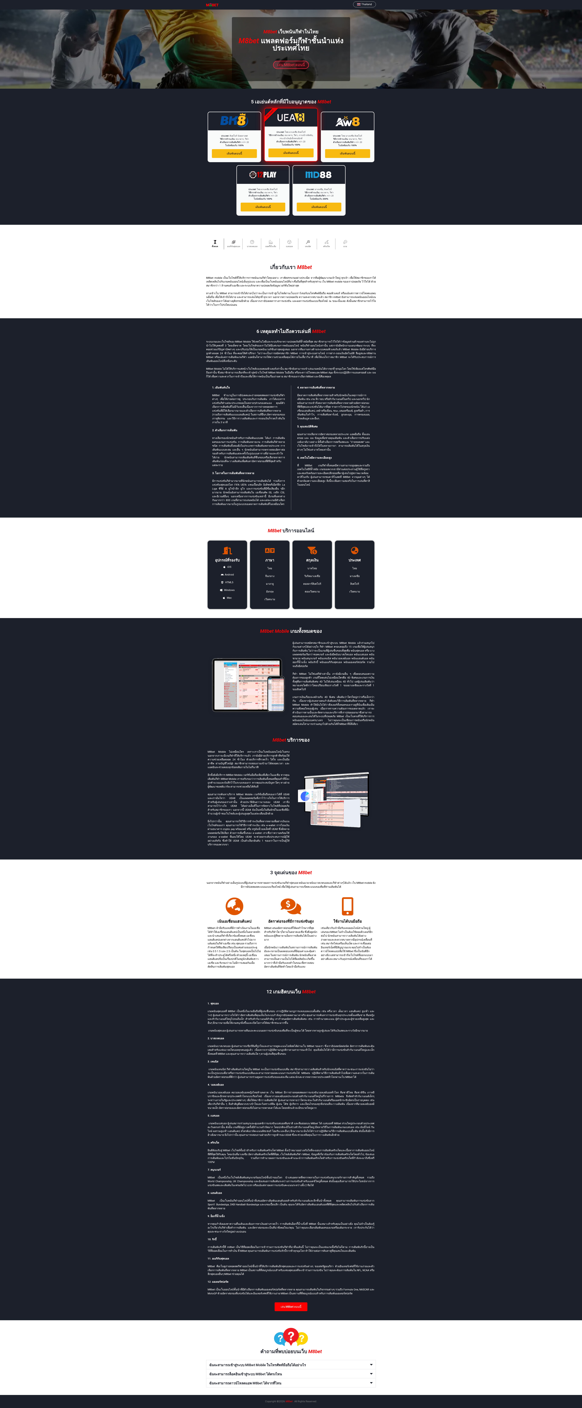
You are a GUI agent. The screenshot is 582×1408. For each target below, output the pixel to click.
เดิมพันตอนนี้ (234, 153)
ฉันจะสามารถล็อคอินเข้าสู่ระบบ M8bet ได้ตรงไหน (245, 1374)
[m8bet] (218, 5)
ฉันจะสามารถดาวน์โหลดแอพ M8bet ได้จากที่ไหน (245, 1383)
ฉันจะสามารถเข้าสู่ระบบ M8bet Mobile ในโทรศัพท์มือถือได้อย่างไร (257, 1365)
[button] (291, 1364)
